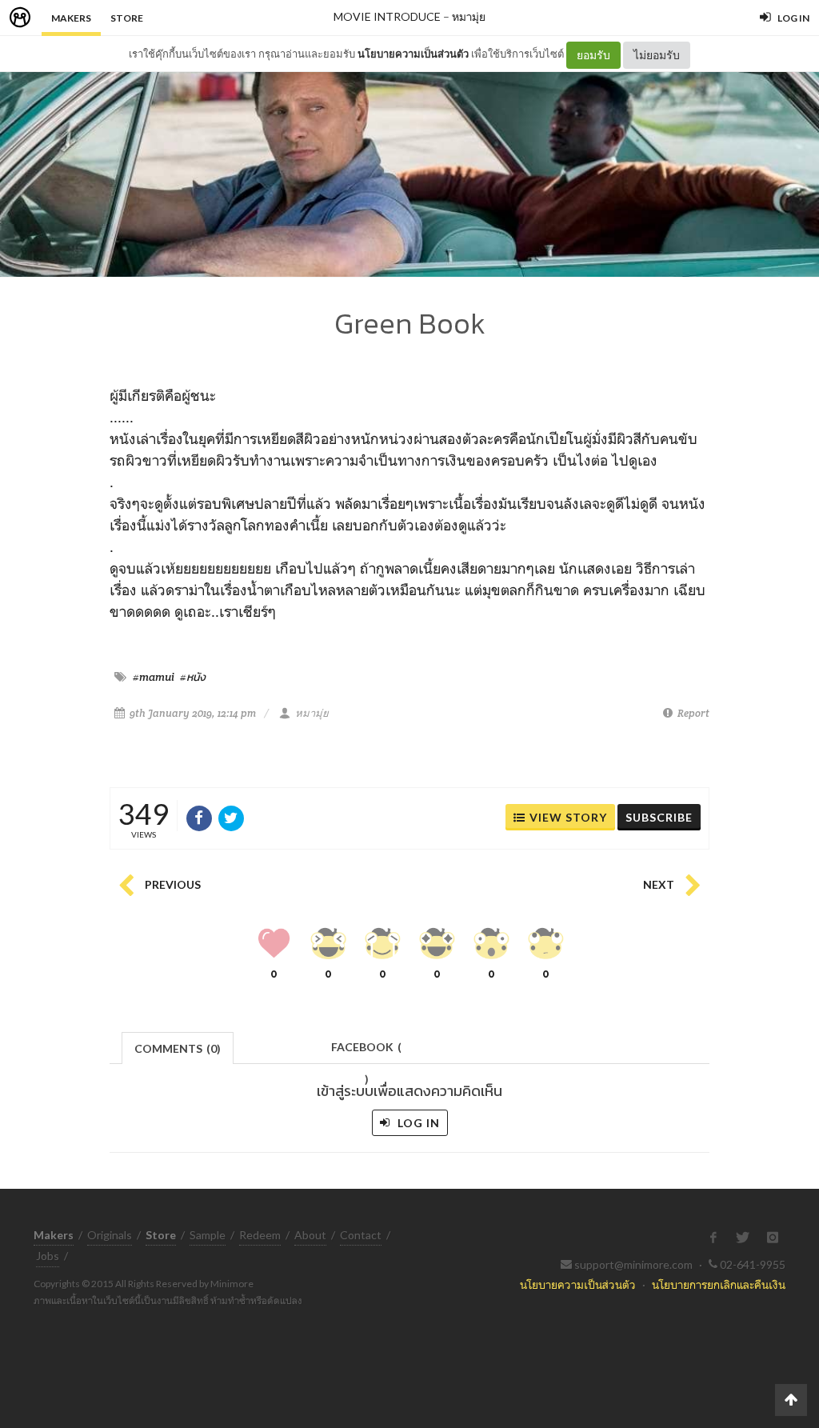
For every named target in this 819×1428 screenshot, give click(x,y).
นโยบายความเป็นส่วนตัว (413, 53)
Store (126, 18)
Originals (109, 1235)
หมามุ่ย (468, 16)
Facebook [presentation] (366, 1051)
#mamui (153, 676)
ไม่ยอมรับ (656, 55)
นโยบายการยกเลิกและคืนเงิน (718, 1284)
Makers (71, 18)
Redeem (260, 1235)
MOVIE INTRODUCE (387, 16)
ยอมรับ (593, 55)
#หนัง (193, 676)
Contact (361, 1235)
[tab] (178, 1046)
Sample (208, 1235)
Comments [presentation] (177, 1048)
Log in (417, 1123)
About (310, 1235)
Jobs (47, 1255)
